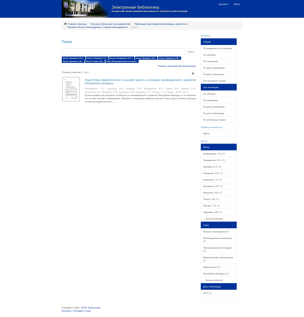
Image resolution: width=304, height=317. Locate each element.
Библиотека (94, 307)
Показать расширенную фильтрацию (177, 65)
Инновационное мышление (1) (217, 239)
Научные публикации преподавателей (110, 23)
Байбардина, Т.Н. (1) (214, 153)
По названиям (210, 61)
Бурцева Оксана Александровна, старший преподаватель (98, 27)
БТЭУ (84, 307)
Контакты (66, 310)
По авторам (209, 54)
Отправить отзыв (82, 310)
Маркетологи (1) (211, 267)
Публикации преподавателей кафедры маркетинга (160, 23)
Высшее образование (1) (216, 231)
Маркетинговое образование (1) (218, 259)
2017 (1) (207, 293)
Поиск (191, 51)
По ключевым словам (214, 80)
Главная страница (77, 23)
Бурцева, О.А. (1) (212, 166)
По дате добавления (214, 67)
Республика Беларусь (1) (216, 273)
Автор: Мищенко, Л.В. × (146, 58)
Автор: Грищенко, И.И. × (169, 58)
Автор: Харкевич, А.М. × (73, 61)
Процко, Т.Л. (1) (211, 205)
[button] (223, 4)
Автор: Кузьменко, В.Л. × (73, 58)
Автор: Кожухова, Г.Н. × (97, 58)
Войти (206, 133)
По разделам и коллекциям (217, 48)
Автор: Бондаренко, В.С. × (121, 58)
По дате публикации (213, 74)
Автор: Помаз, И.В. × (95, 61)
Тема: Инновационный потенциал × (122, 61)
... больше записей (213, 218)
